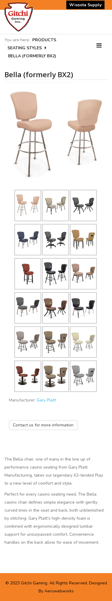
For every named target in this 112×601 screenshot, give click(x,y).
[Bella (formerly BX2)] (56, 135)
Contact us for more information (43, 425)
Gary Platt (46, 400)
